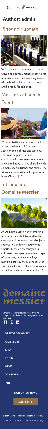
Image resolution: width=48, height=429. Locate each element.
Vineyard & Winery (17, 333)
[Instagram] (12, 322)
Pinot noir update (19, 29)
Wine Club (12, 375)
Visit (8, 383)
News (8, 366)
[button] (43, 7)
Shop (8, 350)
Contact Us (7, 420)
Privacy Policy (37, 420)
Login (9, 358)
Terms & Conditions (22, 420)
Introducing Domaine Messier (20, 188)
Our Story (12, 342)
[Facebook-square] (5, 322)
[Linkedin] (18, 322)
